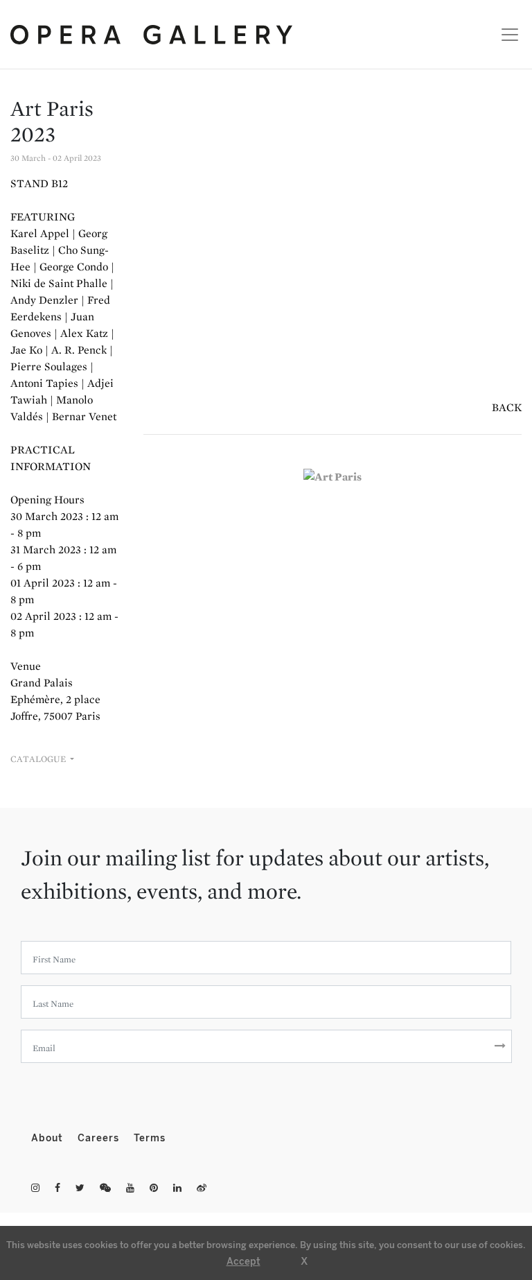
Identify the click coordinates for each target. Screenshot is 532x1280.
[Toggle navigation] (506, 34)
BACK (507, 407)
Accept (243, 1262)
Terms (150, 1138)
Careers (100, 1138)
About (48, 1138)
